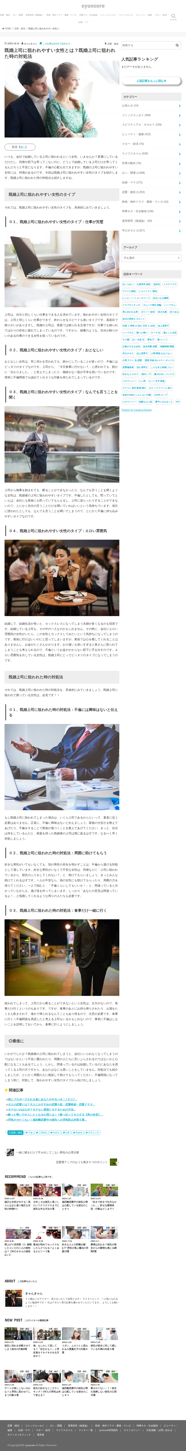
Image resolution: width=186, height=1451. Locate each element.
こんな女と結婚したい (162, 367)
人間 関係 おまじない (161, 353)
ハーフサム (170, 305)
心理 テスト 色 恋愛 (132, 360)
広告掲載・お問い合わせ (159, 1430)
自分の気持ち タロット (134, 319)
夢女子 (151, 339)
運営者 (40, 1434)
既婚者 (79, 1132)
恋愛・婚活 (16, 1132)
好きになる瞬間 (160, 298)
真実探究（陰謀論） (35, 15)
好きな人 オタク (130, 374)
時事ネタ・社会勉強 (88, 15)
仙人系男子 (163, 326)
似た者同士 (142, 367)
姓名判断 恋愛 (150, 346)
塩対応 (157, 284)
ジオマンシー (129, 381)
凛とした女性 (170, 332)
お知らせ (130, 105)
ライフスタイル (126, 15)
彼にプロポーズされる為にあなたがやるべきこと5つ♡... (42, 1099)
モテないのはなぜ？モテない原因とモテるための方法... (42, 1109)
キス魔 (126, 339)
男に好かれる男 (130, 312)
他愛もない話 (145, 402)
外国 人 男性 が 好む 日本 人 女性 (139, 326)
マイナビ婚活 (129, 291)
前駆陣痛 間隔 (167, 346)
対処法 (56, 1132)
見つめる (174, 312)
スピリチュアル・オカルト (142, 124)
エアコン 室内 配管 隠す (134, 388)
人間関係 (42, 1132)
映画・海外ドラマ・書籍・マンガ (61, 15)
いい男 (142, 381)
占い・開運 (18, 15)
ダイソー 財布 (148, 312)
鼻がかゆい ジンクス (164, 374)
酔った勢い (142, 332)
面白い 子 (146, 374)
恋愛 (67, 1132)
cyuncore (93, 5)
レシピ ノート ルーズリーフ (136, 298)
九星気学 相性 (143, 284)
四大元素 (162, 312)
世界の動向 (131, 163)
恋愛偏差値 (128, 367)
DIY (178, 402)
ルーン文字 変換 (157, 381)
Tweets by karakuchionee (136, 410)
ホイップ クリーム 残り (160, 388)
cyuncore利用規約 (108, 1430)
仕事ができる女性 (131, 346)
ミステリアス (170, 284)
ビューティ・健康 (144, 15)
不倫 (30, 1132)
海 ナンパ (162, 339)
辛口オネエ (133, 230)
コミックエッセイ (108, 15)
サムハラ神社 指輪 (152, 305)
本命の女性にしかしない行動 (137, 395)
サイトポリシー (132, 1430)
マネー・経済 (161, 15)
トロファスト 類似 (148, 291)
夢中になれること (164, 402)
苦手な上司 (93, 1132)
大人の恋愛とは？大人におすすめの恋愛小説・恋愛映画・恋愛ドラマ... (51, 1104)
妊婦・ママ (83, 22)
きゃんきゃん (34, 1293)
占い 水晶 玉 (138, 339)
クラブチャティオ (131, 305)
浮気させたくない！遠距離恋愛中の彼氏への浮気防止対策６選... (47, 1119)
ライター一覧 (86, 1430)
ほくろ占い (128, 284)
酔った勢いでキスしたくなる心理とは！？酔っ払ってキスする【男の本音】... (55, 1114)
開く (22, 147)
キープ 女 (155, 332)
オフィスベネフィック (19, 1434)
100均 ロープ (160, 395)
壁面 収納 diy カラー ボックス (159, 360)
